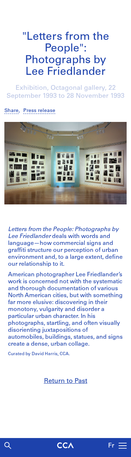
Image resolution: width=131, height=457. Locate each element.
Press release (39, 111)
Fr (111, 446)
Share (11, 111)
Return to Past (65, 381)
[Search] (7, 445)
